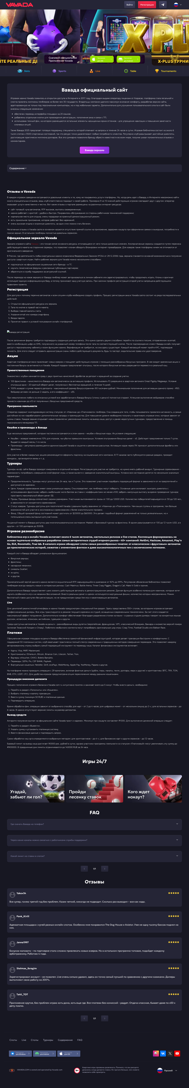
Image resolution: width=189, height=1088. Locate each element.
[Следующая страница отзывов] (104, 1018)
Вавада (35, 243)
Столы (34, 1039)
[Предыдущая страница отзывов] (84, 1018)
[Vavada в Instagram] (156, 1053)
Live (24, 1039)
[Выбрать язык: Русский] (178, 4)
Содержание (65, 1039)
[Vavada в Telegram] (163, 4)
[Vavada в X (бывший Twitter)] (170, 1053)
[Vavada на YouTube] (177, 1053)
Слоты (13, 1039)
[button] (186, 37)
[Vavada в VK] (163, 1053)
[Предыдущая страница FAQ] (84, 869)
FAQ (79, 1039)
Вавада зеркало (94, 150)
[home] (19, 5)
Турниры (48, 1039)
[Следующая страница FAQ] (104, 869)
